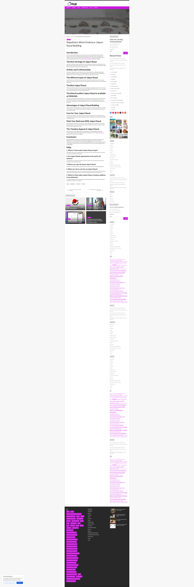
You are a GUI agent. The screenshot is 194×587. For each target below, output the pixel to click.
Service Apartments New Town (115, 294)
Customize (6, 582)
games (111, 265)
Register (95, 7)
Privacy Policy (112, 201)
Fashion (112, 83)
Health (114, 265)
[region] (13, 580)
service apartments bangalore (118, 270)
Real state (112, 97)
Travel (78, 7)
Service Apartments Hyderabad (115, 418)
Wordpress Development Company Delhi (115, 302)
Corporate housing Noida (114, 261)
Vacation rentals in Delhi (117, 301)
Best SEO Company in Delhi (113, 260)
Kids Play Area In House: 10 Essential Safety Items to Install (120, 515)
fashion (117, 262)
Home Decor (113, 90)
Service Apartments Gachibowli (114, 274)
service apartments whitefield (118, 299)
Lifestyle (72, 36)
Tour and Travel (113, 104)
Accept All (19, 582)
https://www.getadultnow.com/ (115, 212)
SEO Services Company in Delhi (123, 403)
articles (113, 393)
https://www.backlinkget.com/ (115, 210)
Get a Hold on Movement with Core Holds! (117, 63)
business (120, 260)
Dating (112, 79)
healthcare (119, 265)
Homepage (67, 36)
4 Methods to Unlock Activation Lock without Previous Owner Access (75, 221)
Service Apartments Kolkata (116, 291)
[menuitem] (68, 7)
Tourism (112, 107)
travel (111, 301)
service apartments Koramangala (118, 292)
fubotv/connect (124, 397)
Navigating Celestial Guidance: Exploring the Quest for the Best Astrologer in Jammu (95, 221)
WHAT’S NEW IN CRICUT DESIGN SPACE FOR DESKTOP (74, 208)
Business (74, 7)
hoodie (122, 265)
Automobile (113, 72)
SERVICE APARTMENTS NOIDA (118, 296)
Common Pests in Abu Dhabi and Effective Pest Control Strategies (95, 208)
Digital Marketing (120, 261)
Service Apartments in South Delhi (117, 288)
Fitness (120, 262)
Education (112, 81)
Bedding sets (73, 183)
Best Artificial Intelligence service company (119, 393)
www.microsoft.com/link (123, 302)
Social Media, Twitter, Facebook (116, 102)
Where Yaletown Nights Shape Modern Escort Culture (121, 525)
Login (91, 7)
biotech (118, 260)
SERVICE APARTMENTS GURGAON (116, 277)
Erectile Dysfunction (112, 397)
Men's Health (113, 267)
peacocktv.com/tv (114, 268)
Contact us (112, 197)
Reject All (13, 582)
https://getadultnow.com (114, 47)
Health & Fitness (114, 86)
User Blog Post (85, 7)
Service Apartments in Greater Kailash (115, 285)
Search (111, 51)
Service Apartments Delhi (117, 272)
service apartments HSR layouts (117, 282)
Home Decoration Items (115, 93)
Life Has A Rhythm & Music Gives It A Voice (117, 58)
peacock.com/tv (120, 267)
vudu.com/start (125, 435)
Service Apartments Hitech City (114, 279)
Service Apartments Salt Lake (115, 297)
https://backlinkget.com (114, 45)
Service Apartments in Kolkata (115, 286)
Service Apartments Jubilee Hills (114, 289)
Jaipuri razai (78, 183)
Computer (68, 7)
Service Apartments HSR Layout (115, 415)
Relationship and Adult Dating (116, 100)
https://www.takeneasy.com (114, 208)
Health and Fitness (114, 88)
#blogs (111, 393)
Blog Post (111, 199)
